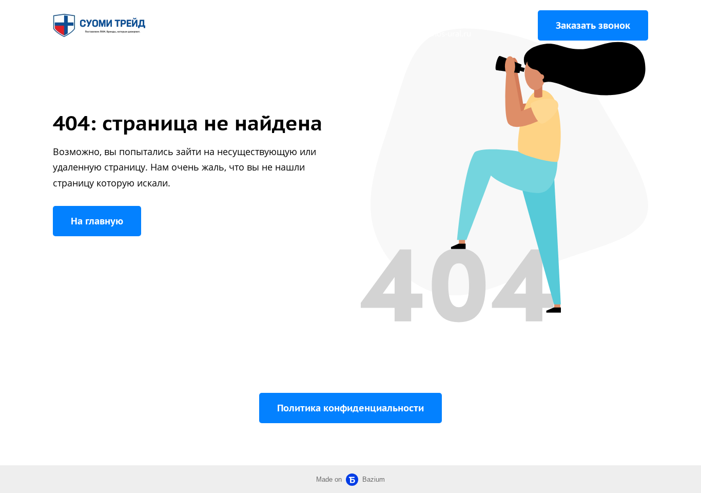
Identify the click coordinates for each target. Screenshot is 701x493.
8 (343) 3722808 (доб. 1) (460, 18)
